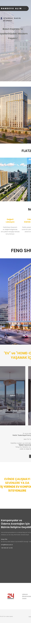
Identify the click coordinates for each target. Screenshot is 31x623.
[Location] (1, 18)
